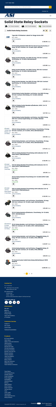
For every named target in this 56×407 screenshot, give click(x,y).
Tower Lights (7, 392)
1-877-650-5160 (9, 3)
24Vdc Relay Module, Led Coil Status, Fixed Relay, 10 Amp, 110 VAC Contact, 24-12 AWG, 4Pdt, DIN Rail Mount (30, 141)
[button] (13, 41)
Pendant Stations (8, 374)
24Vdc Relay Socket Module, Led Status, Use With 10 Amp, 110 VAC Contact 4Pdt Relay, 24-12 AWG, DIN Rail (30, 94)
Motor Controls (8, 359)
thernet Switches (8, 353)
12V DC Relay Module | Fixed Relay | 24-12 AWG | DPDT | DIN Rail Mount (30, 177)
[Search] (50, 7)
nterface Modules (8, 354)
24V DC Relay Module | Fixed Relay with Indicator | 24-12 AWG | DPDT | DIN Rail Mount (30, 165)
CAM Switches (7, 343)
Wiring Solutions (8, 397)
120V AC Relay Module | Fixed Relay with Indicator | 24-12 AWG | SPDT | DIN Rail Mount (30, 189)
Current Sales (7, 327)
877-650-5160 (9, 285)
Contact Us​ (45, 11)
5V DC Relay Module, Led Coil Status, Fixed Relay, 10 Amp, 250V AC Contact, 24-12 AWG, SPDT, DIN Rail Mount (30, 225)
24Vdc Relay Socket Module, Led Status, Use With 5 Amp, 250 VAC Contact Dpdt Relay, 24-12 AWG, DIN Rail (30, 118)
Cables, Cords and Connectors (11, 341)
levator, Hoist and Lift (9, 351)
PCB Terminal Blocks (9, 373)
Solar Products (8, 386)
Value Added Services (9, 395)
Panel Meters (7, 371)
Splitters (8, 384)
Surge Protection (8, 387)
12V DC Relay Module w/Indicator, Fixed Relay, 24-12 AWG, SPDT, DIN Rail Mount (30, 213)
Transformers (7, 394)
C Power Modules (9, 338)
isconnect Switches (9, 350)
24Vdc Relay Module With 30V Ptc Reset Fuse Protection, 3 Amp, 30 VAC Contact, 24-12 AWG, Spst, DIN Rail (30, 46)
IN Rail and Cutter (8, 346)
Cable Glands (7, 340)
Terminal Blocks (8, 389)
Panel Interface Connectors (10, 364)
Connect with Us (10, 300)
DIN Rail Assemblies (9, 348)
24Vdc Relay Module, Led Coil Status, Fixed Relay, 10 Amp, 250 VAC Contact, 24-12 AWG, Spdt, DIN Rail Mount (30, 201)
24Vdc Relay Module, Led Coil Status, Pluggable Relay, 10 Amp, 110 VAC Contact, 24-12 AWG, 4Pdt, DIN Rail (30, 249)
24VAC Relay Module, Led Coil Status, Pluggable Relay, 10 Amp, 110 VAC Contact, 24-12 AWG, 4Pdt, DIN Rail (30, 237)
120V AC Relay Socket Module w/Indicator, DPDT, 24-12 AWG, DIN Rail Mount (29, 106)
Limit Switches (8, 358)
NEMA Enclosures (8, 363)
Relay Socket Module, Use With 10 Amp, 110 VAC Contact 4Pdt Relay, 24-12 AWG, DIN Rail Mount (29, 58)
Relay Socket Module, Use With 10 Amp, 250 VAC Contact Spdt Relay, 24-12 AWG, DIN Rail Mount (30, 82)
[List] (46, 30)
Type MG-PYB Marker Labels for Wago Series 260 (27, 35)
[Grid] (43, 30)
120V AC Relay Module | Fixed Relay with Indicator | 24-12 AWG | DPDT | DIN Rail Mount (30, 153)
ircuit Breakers (8, 345)
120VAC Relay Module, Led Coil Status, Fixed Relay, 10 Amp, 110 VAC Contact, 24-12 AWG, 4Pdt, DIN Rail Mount (30, 129)
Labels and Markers (9, 356)
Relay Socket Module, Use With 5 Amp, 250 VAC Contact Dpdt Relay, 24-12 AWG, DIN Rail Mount (30, 70)
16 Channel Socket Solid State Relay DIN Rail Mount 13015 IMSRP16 (30, 260)
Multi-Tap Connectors (9, 361)
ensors (6, 382)
